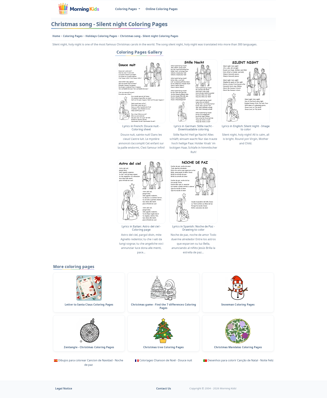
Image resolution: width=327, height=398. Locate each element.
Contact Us (163, 388)
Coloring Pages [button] (126, 9)
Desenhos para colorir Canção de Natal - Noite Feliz (241, 360)
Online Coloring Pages (162, 9)
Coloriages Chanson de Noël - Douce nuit (165, 360)
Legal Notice (63, 388)
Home (56, 36)
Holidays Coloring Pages (101, 36)
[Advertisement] (80, 99)
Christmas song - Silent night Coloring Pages (149, 36)
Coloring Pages (73, 36)
